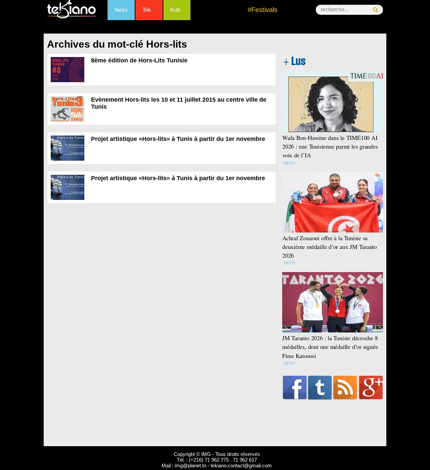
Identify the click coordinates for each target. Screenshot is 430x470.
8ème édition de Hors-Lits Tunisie (139, 60)
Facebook (294, 387)
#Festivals (262, 9)
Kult (175, 10)
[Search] (375, 9)
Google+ (371, 387)
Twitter (320, 387)
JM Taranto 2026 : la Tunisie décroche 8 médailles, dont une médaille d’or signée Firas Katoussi (330, 346)
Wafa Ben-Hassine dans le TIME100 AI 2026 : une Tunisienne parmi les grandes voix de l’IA (330, 146)
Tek (146, 10)
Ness (121, 10)
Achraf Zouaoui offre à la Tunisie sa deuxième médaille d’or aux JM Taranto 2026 (329, 246)
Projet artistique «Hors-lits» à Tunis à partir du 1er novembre (178, 139)
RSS (345, 387)
